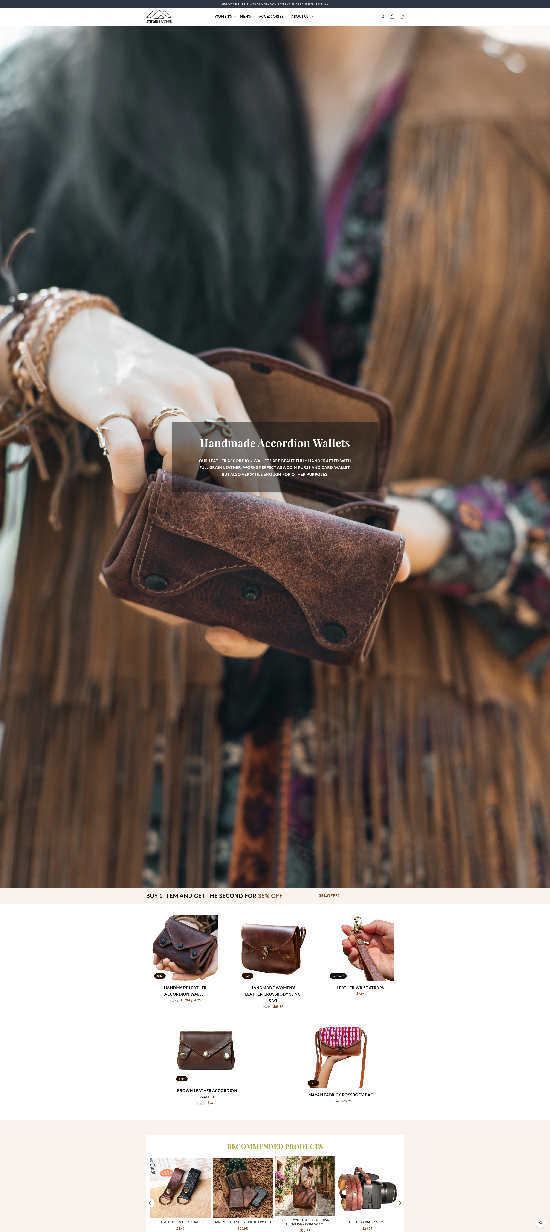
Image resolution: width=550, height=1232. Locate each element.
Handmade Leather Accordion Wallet (185, 990)
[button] (225, 17)
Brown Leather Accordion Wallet (207, 1093)
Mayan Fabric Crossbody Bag (340, 1095)
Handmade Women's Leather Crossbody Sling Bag (273, 994)
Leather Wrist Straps (360, 987)
